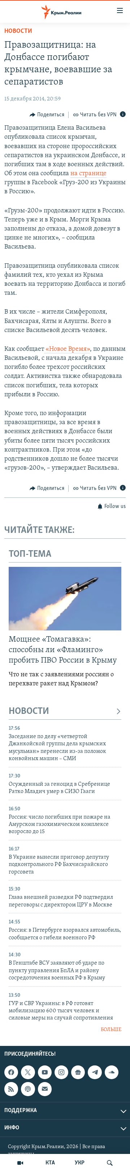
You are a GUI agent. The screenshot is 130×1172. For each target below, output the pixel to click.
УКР (79, 1163)
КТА (50, 1163)
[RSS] (11, 1089)
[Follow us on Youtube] (45, 1072)
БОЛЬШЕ (111, 1030)
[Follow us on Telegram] (94, 1072)
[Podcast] (28, 1089)
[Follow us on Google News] (78, 1072)
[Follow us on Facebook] (11, 1072)
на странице (88, 174)
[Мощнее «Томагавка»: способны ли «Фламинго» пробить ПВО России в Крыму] (65, 598)
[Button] (47, 115)
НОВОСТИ (29, 711)
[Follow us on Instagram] (61, 1072)
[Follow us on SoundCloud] (111, 1072)
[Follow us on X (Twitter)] (28, 1072)
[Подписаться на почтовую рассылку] (45, 1089)
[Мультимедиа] (20, 1163)
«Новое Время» (67, 349)
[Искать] (110, 1163)
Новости (18, 31)
